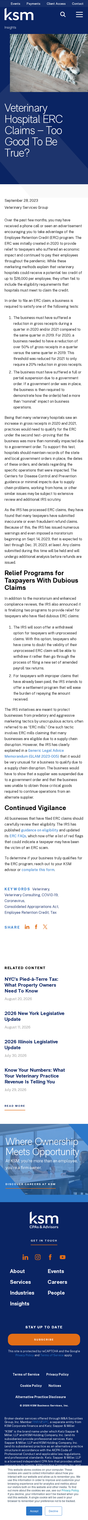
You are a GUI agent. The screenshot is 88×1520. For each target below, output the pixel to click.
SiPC (45, 1422)
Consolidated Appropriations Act (31, 907)
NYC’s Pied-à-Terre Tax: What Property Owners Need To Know (31, 985)
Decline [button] (53, 1511)
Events (15, 4)
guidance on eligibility (39, 830)
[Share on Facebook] (38, 927)
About (17, 1271)
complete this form (38, 870)
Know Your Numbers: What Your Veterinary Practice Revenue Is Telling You (35, 1076)
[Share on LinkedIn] (29, 927)
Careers (57, 1282)
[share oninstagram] (38, 1257)
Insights (10, 27)
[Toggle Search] (63, 15)
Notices (55, 1386)
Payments (33, 4)
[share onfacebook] (50, 1257)
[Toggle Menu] (79, 15)
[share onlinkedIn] (25, 1257)
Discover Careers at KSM (30, 1184)
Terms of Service (52, 1355)
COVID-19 (50, 895)
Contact (77, 4)
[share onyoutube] (62, 1257)
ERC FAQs (17, 836)
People (56, 1293)
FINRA (36, 1422)
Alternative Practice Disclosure (40, 1397)
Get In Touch (44, 1240)
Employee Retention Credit (27, 912)
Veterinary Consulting (22, 895)
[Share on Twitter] (47, 927)
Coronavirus (14, 901)
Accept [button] (34, 1511)
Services (20, 1282)
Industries (22, 1293)
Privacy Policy (70, 1490)
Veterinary (40, 889)
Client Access (56, 4)
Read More (15, 1105)
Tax (53, 912)
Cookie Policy (31, 1386)
